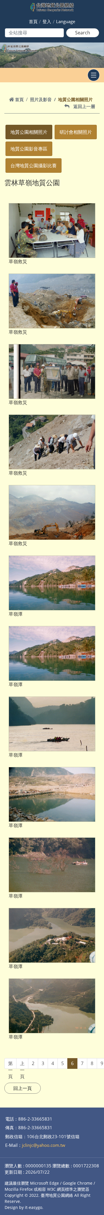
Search (82, 32)
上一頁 (22, 1064)
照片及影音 (41, 99)
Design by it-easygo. (24, 1207)
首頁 (33, 21)
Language (65, 21)
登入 (46, 21)
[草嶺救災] (52, 230)
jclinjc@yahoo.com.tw (43, 1145)
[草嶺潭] (52, 583)
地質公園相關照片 (28, 132)
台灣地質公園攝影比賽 (33, 165)
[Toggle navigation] (94, 75)
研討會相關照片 (76, 132)
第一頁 (10, 1064)
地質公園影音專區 (28, 149)
